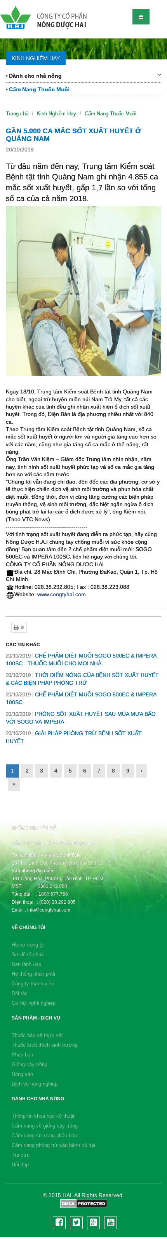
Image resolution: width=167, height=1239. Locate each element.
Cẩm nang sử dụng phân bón (44, 1135)
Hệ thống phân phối (33, 974)
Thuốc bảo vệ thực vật (37, 1035)
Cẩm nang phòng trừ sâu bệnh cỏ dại (53, 1145)
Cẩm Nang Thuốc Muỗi (38, 89)
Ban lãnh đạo (26, 964)
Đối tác (20, 993)
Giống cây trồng (29, 1064)
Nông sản (22, 1074)
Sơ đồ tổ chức (28, 954)
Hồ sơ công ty (28, 945)
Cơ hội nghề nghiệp (34, 1003)
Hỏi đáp (20, 1165)
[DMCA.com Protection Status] (83, 1203)
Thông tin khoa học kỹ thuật (43, 1116)
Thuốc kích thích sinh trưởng (45, 1045)
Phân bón (22, 1055)
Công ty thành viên (33, 984)
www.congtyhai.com (61, 594)
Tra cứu (21, 1155)
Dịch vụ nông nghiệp (34, 1084)
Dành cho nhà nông (34, 76)
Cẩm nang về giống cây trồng (45, 1126)
